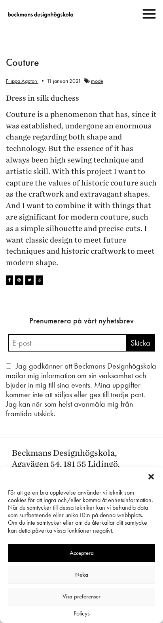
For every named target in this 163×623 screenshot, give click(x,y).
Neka (81, 575)
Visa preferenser (81, 596)
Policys (82, 613)
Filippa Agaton (22, 80)
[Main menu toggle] (149, 14)
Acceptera (82, 553)
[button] (151, 477)
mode (97, 80)
